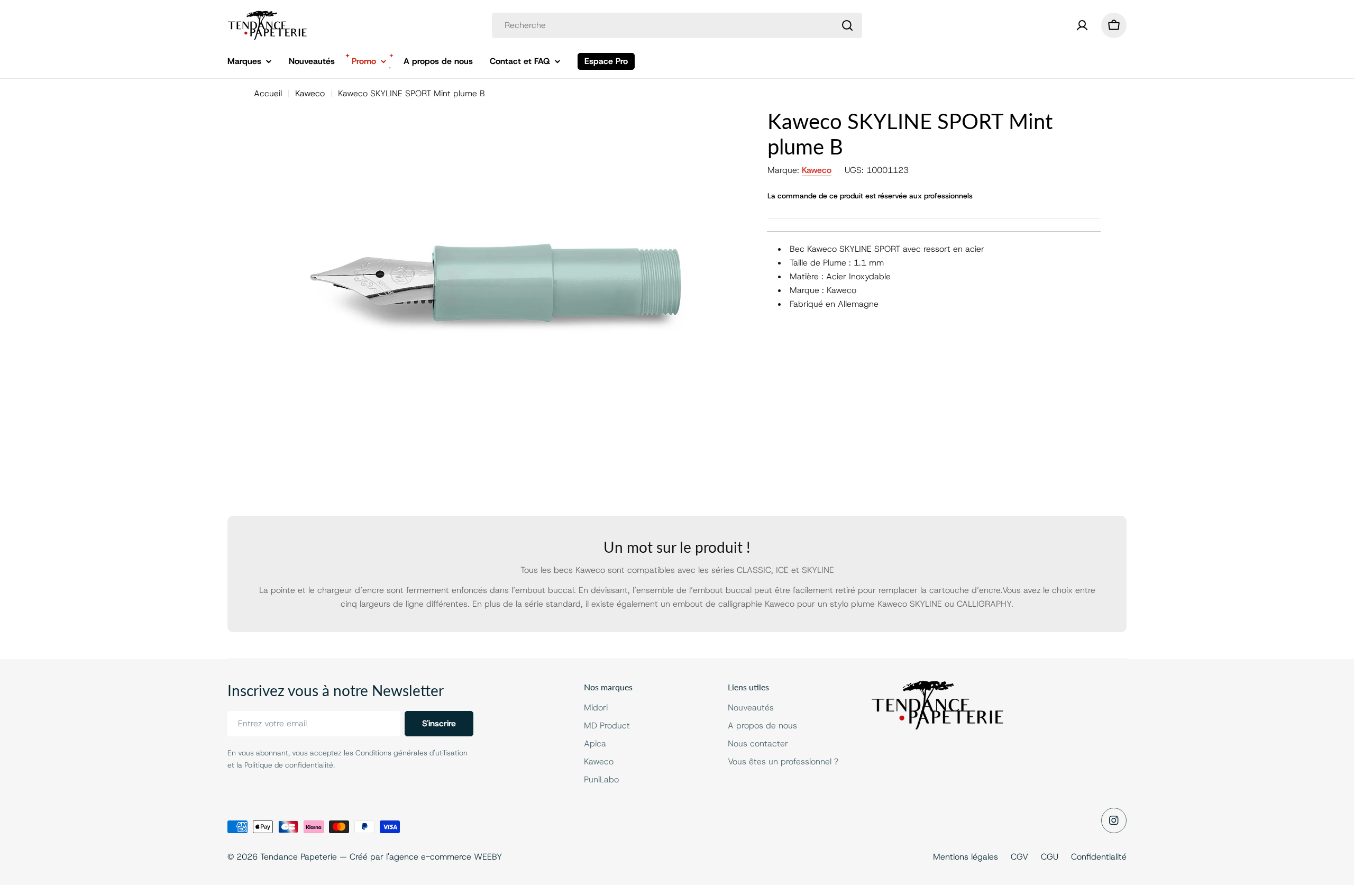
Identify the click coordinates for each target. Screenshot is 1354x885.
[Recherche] (847, 25)
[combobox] (677, 25)
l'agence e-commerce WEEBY (444, 856)
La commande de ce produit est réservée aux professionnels (870, 195)
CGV (1019, 856)
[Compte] (1082, 25)
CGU (1049, 856)
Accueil (268, 93)
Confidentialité (1099, 856)
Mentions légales (965, 856)
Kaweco (310, 93)
